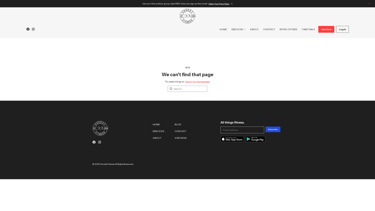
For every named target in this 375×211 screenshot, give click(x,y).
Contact (269, 29)
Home (223, 29)
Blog (178, 124)
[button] (369, 4)
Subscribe (273, 129)
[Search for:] (187, 89)
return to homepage (197, 81)
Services (237, 29)
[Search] (171, 89)
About (254, 29)
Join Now (181, 137)
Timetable (308, 29)
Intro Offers (288, 29)
